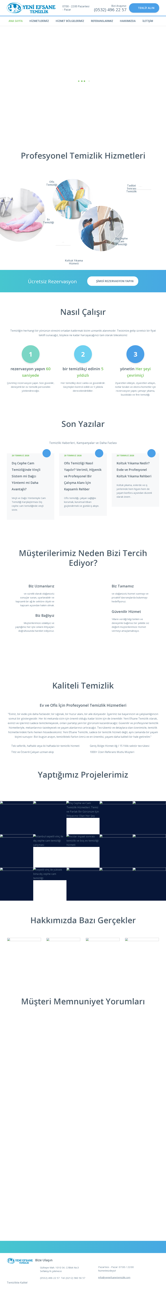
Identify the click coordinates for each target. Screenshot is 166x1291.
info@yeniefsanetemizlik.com (114, 1277)
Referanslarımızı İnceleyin (83, 105)
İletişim (147, 21)
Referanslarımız (102, 21)
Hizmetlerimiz (39, 21)
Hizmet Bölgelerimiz (70, 21)
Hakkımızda (128, 21)
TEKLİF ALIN (146, 8)
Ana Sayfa (16, 21)
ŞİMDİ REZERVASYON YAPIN (115, 281)
